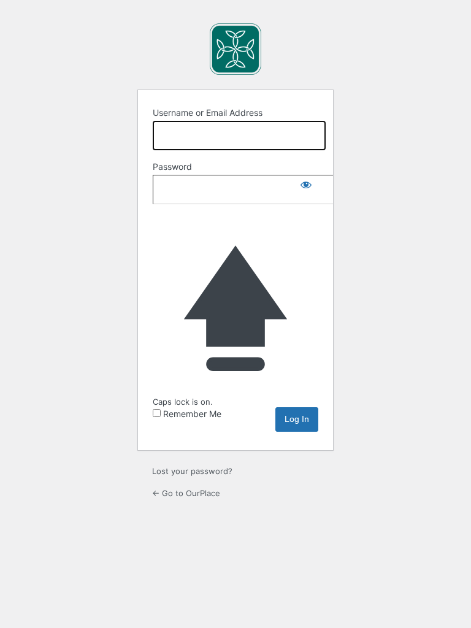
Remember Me (192, 413)
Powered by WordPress (235, 49)
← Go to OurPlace (186, 493)
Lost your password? (192, 471)
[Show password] (306, 187)
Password (172, 166)
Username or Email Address (207, 112)
